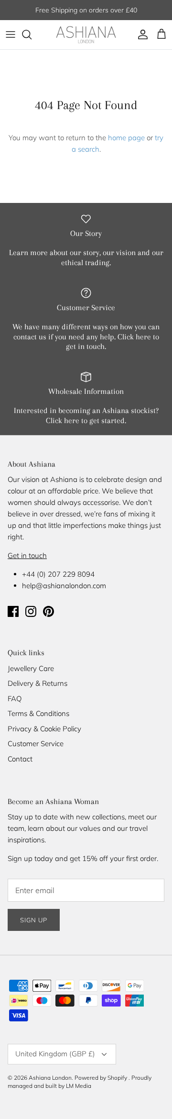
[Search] (31, 34)
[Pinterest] (48, 611)
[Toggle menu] (10, 34)
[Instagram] (30, 611)
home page (126, 137)
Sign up (33, 920)
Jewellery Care (31, 668)
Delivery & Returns (37, 683)
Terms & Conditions (38, 713)
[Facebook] (13, 611)
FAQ (15, 698)
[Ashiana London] (86, 35)
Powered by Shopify (101, 1077)
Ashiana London (50, 1077)
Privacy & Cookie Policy (44, 728)
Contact (20, 758)
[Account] (140, 34)
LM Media (78, 1085)
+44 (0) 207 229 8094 (58, 574)
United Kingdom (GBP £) (55, 1053)
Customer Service (36, 743)
